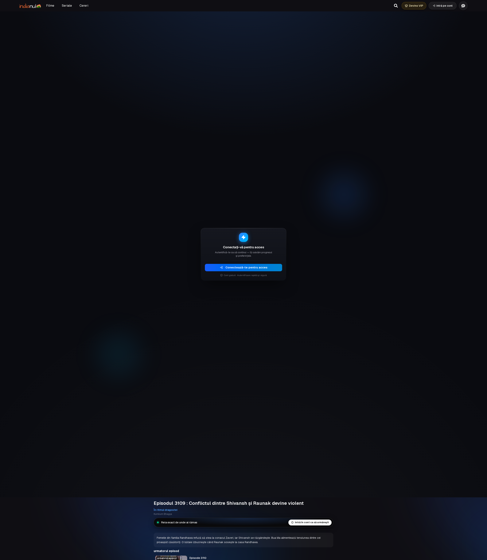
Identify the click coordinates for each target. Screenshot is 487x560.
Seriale (67, 6)
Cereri (84, 6)
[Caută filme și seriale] (395, 5)
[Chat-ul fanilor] (463, 5)
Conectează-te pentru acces (246, 267)
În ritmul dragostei (165, 510)
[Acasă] (30, 5)
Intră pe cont (444, 5)
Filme (50, 6)
